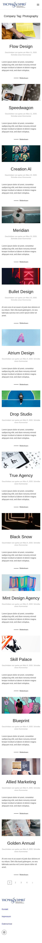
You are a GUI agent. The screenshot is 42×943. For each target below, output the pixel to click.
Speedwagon (21, 107)
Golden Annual (21, 843)
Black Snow (21, 536)
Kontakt (5, 909)
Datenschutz (7, 924)
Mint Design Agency (21, 598)
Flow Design (21, 46)
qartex (20, 52)
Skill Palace (21, 659)
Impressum (6, 916)
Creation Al (21, 169)
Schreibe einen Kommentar (21, 55)
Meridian (21, 230)
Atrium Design (21, 353)
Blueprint (21, 720)
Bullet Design (21, 291)
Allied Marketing (21, 782)
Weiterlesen (23, 78)
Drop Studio (21, 414)
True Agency (21, 475)
